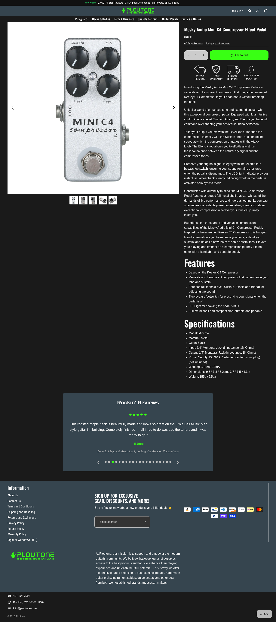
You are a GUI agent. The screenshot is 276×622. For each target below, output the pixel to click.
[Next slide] (174, 108)
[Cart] (266, 11)
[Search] (250, 11)
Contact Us (14, 501)
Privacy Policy (16, 523)
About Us (13, 495)
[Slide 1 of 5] (73, 200)
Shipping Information (218, 43)
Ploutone (20, 616)
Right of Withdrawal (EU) (22, 540)
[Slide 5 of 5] (113, 200)
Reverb (159, 2)
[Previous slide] (12, 108)
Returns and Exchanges (22, 517)
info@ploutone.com (25, 608)
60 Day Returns (193, 43)
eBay (167, 2)
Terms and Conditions (21, 506)
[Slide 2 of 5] (83, 200)
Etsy (176, 2)
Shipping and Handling (21, 512)
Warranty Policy (17, 534)
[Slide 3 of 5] (93, 200)
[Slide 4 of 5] (103, 200)
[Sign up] (144, 522)
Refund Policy (16, 528)
